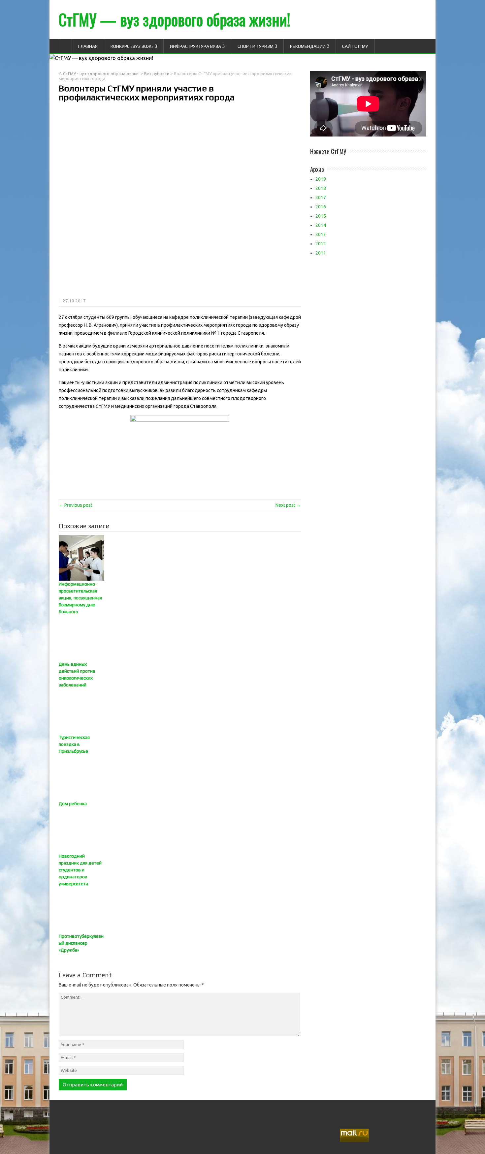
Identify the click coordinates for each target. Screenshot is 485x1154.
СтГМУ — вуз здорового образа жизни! (174, 19)
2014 (320, 225)
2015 (320, 216)
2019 (320, 179)
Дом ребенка (73, 803)
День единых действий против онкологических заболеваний (77, 674)
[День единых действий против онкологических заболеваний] (180, 638)
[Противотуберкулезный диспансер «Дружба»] (180, 910)
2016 (320, 206)
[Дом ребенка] (180, 777)
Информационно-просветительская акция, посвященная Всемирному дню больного (80, 597)
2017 (320, 197)
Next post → (288, 505)
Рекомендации (308, 46)
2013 (320, 234)
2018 (320, 188)
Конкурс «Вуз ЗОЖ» (132, 46)
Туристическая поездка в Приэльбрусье (74, 744)
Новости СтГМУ (328, 151)
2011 (320, 253)
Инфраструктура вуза (195, 46)
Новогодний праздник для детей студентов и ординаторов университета (80, 869)
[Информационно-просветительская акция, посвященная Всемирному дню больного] (180, 558)
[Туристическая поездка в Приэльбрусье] (180, 711)
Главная (88, 46)
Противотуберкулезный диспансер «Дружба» (81, 943)
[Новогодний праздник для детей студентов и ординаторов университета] (180, 830)
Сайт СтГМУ (355, 46)
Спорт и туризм (256, 46)
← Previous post (75, 505)
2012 (320, 243)
